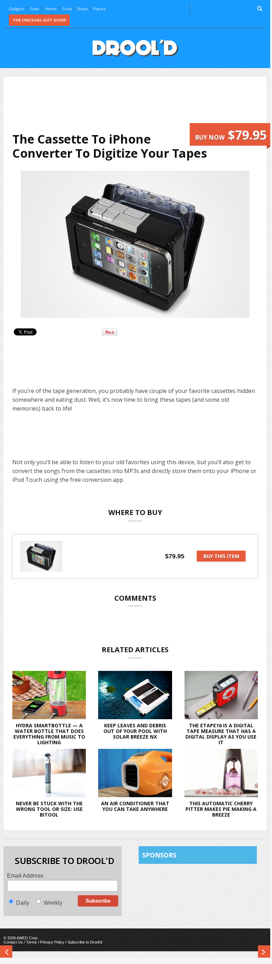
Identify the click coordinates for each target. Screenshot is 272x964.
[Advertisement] (140, 104)
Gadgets (16, 8)
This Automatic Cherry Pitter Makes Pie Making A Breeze (221, 809)
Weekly (53, 903)
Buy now (231, 135)
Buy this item (221, 556)
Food (67, 8)
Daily (22, 903)
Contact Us (13, 942)
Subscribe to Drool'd (85, 942)
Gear (34, 8)
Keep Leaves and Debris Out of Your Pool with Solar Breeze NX (135, 731)
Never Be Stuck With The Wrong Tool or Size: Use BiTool (49, 809)
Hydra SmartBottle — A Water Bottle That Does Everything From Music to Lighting (49, 734)
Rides (82, 8)
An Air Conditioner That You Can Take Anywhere (135, 806)
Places (99, 8)
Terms (31, 942)
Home (51, 8)
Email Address (25, 876)
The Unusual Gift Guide (39, 20)
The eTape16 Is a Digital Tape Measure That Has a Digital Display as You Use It (221, 734)
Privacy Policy (52, 942)
